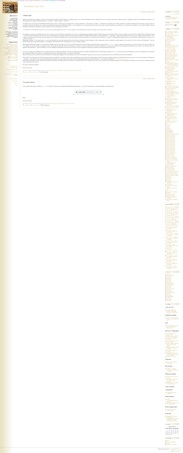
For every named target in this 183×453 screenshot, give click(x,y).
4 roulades (26, 105)
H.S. (168, 190)
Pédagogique (60, 103)
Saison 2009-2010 (171, 135)
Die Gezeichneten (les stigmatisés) (172, 110)
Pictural (168, 179)
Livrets (168, 127)
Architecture (169, 178)
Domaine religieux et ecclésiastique (171, 163)
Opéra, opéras (170, 164)
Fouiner (167, 22)
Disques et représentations (173, 134)
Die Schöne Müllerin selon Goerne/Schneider (173, 403)
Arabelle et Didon (14, 51)
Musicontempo (170, 167)
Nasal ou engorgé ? (13, 53)
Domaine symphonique (172, 158)
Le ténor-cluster (29, 82)
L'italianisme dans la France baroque (13, 45)
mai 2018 (169, 281)
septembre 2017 (170, 283)
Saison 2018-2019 (171, 147)
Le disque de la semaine (172, 171)
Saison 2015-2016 (171, 143)
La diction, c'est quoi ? (172, 356)
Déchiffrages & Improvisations (170, 37)
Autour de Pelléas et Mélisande (171, 104)
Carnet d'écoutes (171, 168)
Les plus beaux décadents (173, 106)
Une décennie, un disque (172, 32)
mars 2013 (169, 299)
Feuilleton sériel (14, 60)
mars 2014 (169, 295)
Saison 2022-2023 (171, 152)
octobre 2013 (170, 296)
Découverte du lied (171, 53)
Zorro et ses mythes (171, 49)
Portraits (67, 103)
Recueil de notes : (14, 67)
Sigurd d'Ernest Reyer (172, 98)
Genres (168, 126)
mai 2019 (169, 278)
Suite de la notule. (27, 67)
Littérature (169, 44)
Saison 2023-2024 (171, 153)
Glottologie (60, 70)
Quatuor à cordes (171, 156)
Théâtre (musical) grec (172, 120)
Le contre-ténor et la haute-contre (171, 334)
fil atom (168, 443)
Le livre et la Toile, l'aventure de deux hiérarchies (11, 47)
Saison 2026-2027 (171, 40)
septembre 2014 (170, 292)
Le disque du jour (171, 170)
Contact (16, 83)
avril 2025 (169, 274)
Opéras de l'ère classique (173, 73)
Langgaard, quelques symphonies (171, 393)
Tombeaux (169, 249)
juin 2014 (169, 294)
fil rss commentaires (171, 442)
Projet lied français (171, 57)
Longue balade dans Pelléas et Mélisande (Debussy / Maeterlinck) (172, 311)
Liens (16, 85)
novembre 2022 (170, 275)
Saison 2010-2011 (171, 136)
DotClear (178, 449)
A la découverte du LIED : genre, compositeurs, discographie (172, 326)
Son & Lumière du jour (172, 172)
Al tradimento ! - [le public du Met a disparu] (172, 383)
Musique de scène (171, 122)
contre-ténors (111, 44)
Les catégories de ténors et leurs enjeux (172, 341)
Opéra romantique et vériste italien (171, 89)
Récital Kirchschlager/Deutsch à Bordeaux (172, 400)
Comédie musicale (171, 115)
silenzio (26, 72)
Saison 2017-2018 (171, 145)
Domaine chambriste (171, 157)
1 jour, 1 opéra (170, 34)
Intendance (169, 41)
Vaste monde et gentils (172, 191)
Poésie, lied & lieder (171, 51)
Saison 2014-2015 (171, 141)
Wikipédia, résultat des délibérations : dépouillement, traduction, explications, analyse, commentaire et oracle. (172, 418)
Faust (168, 61)
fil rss (168, 440)
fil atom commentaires (172, 444)
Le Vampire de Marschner (173, 86)
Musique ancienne (171, 194)
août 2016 (169, 286)
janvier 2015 (169, 291)
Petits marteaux (170, 154)
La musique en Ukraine (172, 31)
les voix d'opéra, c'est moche (121, 59)
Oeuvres (169, 124)
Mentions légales (14, 78)
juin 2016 (169, 287)
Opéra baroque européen (70, 70)
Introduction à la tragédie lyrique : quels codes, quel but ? (173, 319)
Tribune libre (15, 80)
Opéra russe (170, 112)
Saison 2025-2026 (171, 39)
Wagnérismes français (172, 102)
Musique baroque (171, 195)
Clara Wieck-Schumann (172, 54)
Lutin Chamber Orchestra (173, 174)
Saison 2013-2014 (171, 140)
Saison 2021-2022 (171, 150)
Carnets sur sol (34, 6)
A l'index (168, 193)
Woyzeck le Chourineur (12, 52)
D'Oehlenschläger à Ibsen (173, 45)
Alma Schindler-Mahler (172, 55)
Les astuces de (13, 71)
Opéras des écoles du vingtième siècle (172, 114)
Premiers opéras (170, 67)
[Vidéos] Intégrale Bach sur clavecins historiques (173, 18)
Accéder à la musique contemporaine (172, 410)
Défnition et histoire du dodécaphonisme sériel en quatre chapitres (173, 354)
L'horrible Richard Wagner (173, 87)
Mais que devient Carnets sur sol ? (173, 207)
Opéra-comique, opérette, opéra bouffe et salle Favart (173, 344)
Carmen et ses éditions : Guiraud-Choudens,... (173, 234)
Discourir (169, 176)
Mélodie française (171, 58)
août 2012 (169, 300)
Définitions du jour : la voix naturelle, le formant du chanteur (173, 348)
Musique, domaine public (12, 69)
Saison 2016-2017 (171, 144)
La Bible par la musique (172, 35)
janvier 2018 (169, 282)
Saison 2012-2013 (171, 139)
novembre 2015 (170, 288)
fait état (44, 86)
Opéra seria (53, 70)
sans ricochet (34, 72)
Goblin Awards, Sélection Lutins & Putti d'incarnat (172, 64)
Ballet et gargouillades (172, 166)
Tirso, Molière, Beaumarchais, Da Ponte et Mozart (172, 78)
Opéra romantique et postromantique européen (173, 92)
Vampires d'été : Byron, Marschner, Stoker (172, 47)
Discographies (170, 132)
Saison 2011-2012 (171, 137)
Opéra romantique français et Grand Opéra (173, 94)
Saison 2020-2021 (171, 149)
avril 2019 (169, 279)
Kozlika (171, 449)
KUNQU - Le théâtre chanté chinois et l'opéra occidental (172, 370)
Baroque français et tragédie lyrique (171, 69)
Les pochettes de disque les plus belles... (172, 227)
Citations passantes (171, 50)
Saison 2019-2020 (171, 148)
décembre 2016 (170, 284)
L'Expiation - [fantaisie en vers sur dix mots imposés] (172, 380)
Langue (168, 43)
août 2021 (169, 277)
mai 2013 (169, 297)
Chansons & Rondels (172, 117)
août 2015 (169, 290)
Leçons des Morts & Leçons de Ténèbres (13, 49)
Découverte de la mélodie (172, 59)
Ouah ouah (27, 15)
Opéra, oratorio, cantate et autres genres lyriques (173, 336)
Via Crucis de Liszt (171, 62)
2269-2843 (177, 451)
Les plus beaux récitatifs (172, 66)
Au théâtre (169, 180)
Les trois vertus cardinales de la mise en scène (12, 58)
